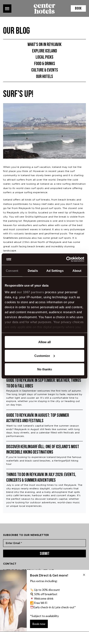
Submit (44, 554)
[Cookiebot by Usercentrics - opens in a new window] (66, 259)
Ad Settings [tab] (55, 270)
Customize (42, 355)
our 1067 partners (30, 292)
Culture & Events (44, 70)
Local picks (44, 57)
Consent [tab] (12, 270)
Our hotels (44, 76)
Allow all (44, 342)
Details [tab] (33, 270)
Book (78, 9)
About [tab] (77, 270)
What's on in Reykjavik (44, 44)
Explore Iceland (44, 51)
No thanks (44, 369)
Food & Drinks (44, 64)
